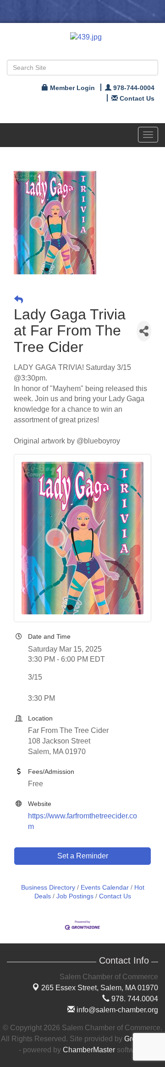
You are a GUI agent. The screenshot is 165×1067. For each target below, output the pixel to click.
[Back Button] (18, 300)
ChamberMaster (89, 1050)
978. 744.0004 (134, 999)
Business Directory (48, 887)
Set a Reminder (82, 856)
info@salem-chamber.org (116, 1010)
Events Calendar (105, 887)
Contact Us (115, 896)
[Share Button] (144, 331)
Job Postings (75, 896)
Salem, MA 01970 (99, 988)
